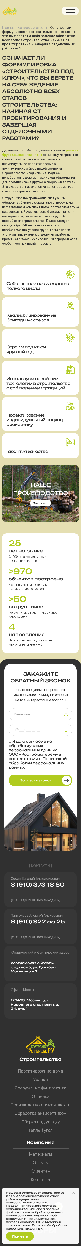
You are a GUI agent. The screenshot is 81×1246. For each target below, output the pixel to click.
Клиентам (41, 1171)
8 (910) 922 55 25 (38, 921)
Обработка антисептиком (40, 1113)
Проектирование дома (40, 1071)
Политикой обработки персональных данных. (36, 1227)
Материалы (40, 1154)
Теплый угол (40, 1130)
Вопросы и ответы (32, 28)
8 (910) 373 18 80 (38, 884)
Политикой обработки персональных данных (38, 763)
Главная (8, 28)
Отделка (40, 1096)
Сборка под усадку (40, 1121)
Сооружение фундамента (40, 1088)
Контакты (40, 1179)
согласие (36, 741)
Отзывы (40, 1162)
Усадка (40, 1079)
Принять (20, 1236)
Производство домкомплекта (40, 1105)
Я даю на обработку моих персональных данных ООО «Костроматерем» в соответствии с (38, 754)
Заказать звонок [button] (36, 780)
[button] (70, 11)
